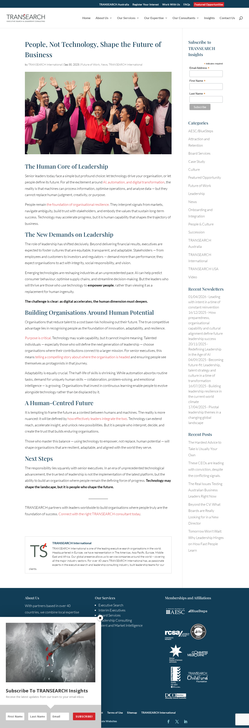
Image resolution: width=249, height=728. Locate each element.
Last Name (197, 93)
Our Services (126, 18)
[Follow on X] (177, 721)
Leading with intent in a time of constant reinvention (204, 301)
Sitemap (132, 712)
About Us (102, 18)
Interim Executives (111, 610)
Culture (194, 169)
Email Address (199, 68)
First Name (197, 81)
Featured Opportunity (204, 177)
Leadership (196, 193)
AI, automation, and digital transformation (134, 182)
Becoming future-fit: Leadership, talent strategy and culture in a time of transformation (205, 370)
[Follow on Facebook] (168, 721)
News (104, 64)
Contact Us (227, 18)
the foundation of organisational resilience (78, 204)
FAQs (186, 4)
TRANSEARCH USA (203, 269)
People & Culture (201, 224)
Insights (209, 18)
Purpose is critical (38, 338)
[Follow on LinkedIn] (185, 721)
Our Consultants (184, 18)
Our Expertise (154, 18)
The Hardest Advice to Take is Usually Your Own (204, 448)
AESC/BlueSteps (200, 131)
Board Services (199, 153)
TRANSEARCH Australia (114, 4)
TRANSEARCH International (45, 64)
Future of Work (90, 64)
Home (86, 18)
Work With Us (171, 4)
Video (192, 277)
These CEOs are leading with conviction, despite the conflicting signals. (206, 469)
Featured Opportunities (209, 4)
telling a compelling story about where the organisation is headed (82, 357)
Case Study (196, 161)
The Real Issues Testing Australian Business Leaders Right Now (205, 490)
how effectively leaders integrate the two (97, 418)
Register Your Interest (145, 4)
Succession (196, 232)
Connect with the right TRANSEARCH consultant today (99, 514)
